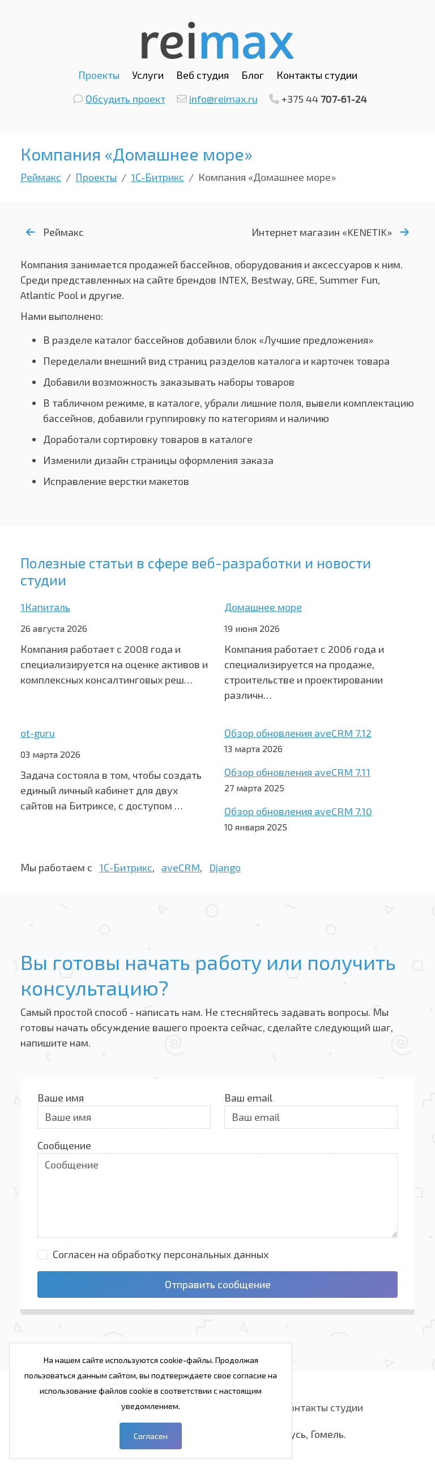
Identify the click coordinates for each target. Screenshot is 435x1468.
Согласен (151, 1436)
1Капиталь (45, 607)
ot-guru (37, 733)
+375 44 (324, 98)
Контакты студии (316, 75)
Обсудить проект (125, 98)
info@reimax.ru (223, 98)
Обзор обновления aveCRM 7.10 (298, 811)
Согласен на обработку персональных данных (160, 1254)
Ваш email (248, 1097)
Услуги (148, 75)
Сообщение (64, 1145)
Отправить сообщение (218, 1284)
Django (225, 867)
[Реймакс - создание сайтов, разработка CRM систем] (218, 38)
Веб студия (202, 75)
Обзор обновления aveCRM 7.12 (298, 733)
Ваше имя (60, 1097)
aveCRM (180, 867)
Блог (252, 75)
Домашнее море (263, 607)
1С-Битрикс (125, 867)
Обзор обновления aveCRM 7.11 (297, 772)
